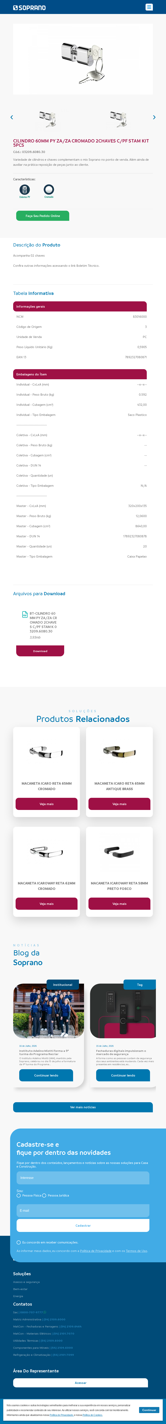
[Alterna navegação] (149, 7)
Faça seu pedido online (43, 216)
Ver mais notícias (83, 1107)
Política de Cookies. (93, 1415)
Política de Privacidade (96, 1251)
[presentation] (12, 116)
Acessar (80, 1383)
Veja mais (47, 804)
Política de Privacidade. (62, 1415)
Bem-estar (20, 1289)
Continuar (149, 1410)
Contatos (22, 1304)
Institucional (62, 985)
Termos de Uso (136, 1251)
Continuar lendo (46, 1075)
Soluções (22, 1273)
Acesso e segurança (26, 1282)
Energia (18, 1296)
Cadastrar (83, 1225)
